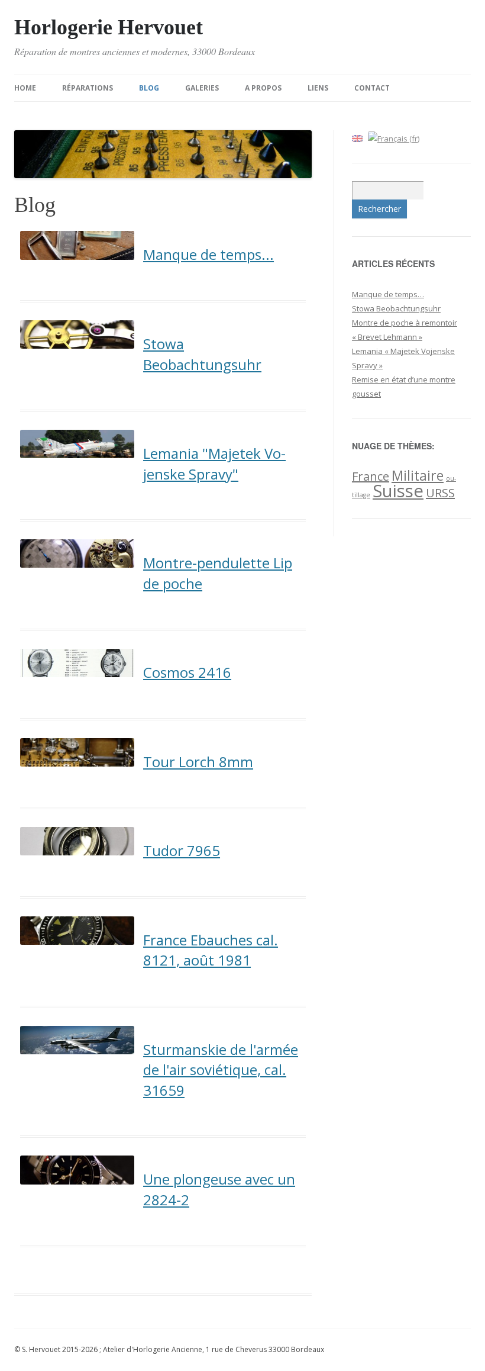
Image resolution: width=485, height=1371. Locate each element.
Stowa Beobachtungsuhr (202, 354)
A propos (263, 88)
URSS (440, 493)
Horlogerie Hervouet (108, 27)
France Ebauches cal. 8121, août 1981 (210, 950)
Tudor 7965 (181, 850)
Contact (372, 88)
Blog (149, 88)
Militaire (418, 475)
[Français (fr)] (393, 137)
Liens (318, 88)
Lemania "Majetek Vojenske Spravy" (214, 463)
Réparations (87, 88)
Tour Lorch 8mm (198, 761)
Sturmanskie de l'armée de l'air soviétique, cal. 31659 (220, 1069)
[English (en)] (357, 137)
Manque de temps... (208, 254)
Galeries (202, 88)
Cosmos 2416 (187, 672)
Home (25, 88)
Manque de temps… (388, 294)
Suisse (398, 491)
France (370, 476)
